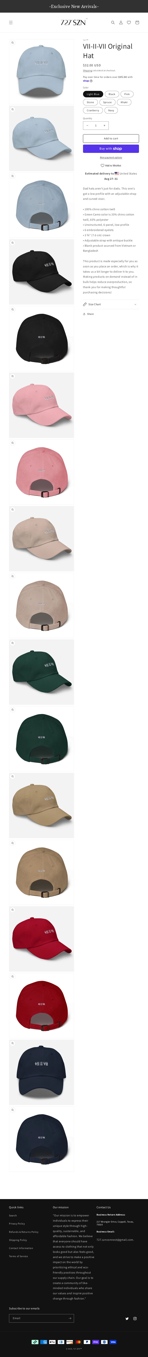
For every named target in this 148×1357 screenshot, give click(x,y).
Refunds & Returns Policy (23, 1232)
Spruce (107, 102)
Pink (127, 94)
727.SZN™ (77, 1349)
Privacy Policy (17, 1223)
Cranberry (93, 110)
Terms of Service (18, 1256)
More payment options (111, 157)
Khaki (124, 102)
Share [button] (90, 313)
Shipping (87, 70)
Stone (90, 102)
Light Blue (93, 94)
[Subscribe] (70, 1318)
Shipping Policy (18, 1240)
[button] (11, 23)
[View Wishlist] (129, 23)
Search (13, 1215)
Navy (111, 110)
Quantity (87, 118)
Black (112, 94)
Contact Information (21, 1248)
